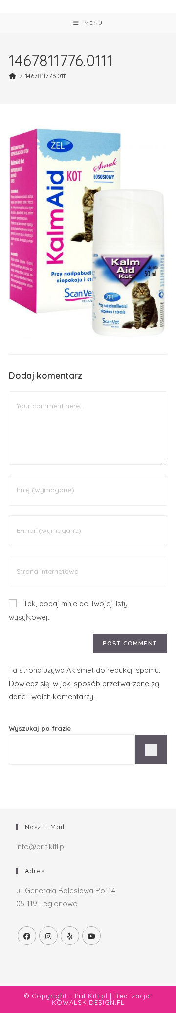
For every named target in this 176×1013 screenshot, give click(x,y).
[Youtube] (91, 935)
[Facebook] (27, 935)
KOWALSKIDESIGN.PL (88, 1002)
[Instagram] (48, 935)
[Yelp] (70, 935)
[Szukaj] (151, 749)
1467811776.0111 (46, 76)
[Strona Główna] (12, 76)
